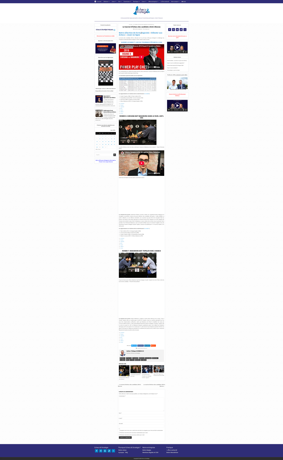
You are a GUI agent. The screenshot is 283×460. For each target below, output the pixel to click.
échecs (141, 348)
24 (105, 144)
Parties (121, 105)
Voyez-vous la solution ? (172, 67)
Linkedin (148, 345)
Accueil (99, 1)
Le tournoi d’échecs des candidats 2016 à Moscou (141, 27)
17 (105, 141)
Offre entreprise (152, 1)
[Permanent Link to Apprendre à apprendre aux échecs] (99, 99)
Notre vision (122, 450)
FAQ (126, 452)
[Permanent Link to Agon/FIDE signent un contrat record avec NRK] (159, 368)
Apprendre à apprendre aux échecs (109, 96)
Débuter (106, 1)
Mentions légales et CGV (150, 452)
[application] (177, 47)
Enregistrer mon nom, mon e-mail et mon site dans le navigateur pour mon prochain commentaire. (141, 430)
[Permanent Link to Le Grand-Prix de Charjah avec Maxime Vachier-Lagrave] (147, 369)
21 (96, 144)
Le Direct (122, 103)
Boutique (135, 1)
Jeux (121, 108)
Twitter (134, 345)
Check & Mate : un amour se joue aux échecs (177, 60)
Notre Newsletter (172, 452)
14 (96, 141)
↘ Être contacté (164, 1)
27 (114, 144)
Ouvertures (127, 1)
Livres (121, 113)
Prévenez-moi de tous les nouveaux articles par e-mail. (132, 435)
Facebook (141, 345)
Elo (119, 1)
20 (114, 141)
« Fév (96, 149)
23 (102, 144)
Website (123, 358)
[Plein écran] (185, 52)
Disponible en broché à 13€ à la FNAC (104, 91)
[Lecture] (169, 52)
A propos (121, 452)
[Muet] (183, 52)
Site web (121, 423)
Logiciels (122, 106)
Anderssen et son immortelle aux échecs (109, 111)
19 (111, 141)
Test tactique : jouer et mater (173, 70)
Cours (143, 1)
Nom (120, 413)
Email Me (144, 360)
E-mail (120, 418)
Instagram (148, 358)
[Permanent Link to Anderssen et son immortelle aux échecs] (99, 113)
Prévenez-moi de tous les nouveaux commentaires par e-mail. (134, 432)
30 (102, 147)
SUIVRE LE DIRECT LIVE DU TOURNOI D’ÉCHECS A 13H (141, 42)
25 (108, 144)
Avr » (99, 149)
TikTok (132, 360)
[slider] (176, 51)
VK (127, 360)
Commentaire (122, 396)
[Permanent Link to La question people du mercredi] (135, 369)
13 (114, 138)
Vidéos (121, 111)
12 (111, 138)
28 (96, 147)
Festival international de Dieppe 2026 (175, 65)
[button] (177, 47)
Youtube (142, 358)
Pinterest (156, 358)
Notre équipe (146, 450)
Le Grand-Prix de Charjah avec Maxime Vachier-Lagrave (146, 376)
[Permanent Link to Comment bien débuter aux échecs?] (124, 370)
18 (108, 141)
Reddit (153, 345)
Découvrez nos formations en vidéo (106, 36)
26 (111, 144)
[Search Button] (95, 1)
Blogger (138, 360)
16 (102, 141)
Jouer (113, 1)
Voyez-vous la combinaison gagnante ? (176, 63)
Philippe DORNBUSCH (138, 29)
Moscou (145, 348)
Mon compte (174, 1)
